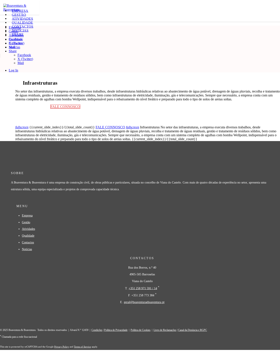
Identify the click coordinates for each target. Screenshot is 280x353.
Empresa (15, 27)
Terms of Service (82, 346)
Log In (13, 70)
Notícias (14, 47)
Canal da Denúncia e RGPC (192, 330)
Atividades (16, 35)
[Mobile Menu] (3, 56)
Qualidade (16, 39)
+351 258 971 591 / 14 (143, 288)
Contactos (16, 43)
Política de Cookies (140, 330)
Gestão (13, 31)
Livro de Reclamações (165, 330)
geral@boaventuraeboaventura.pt (144, 302)
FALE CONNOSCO (110, 127)
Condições (96, 330)
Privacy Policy (61, 346)
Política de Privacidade (116, 330)
